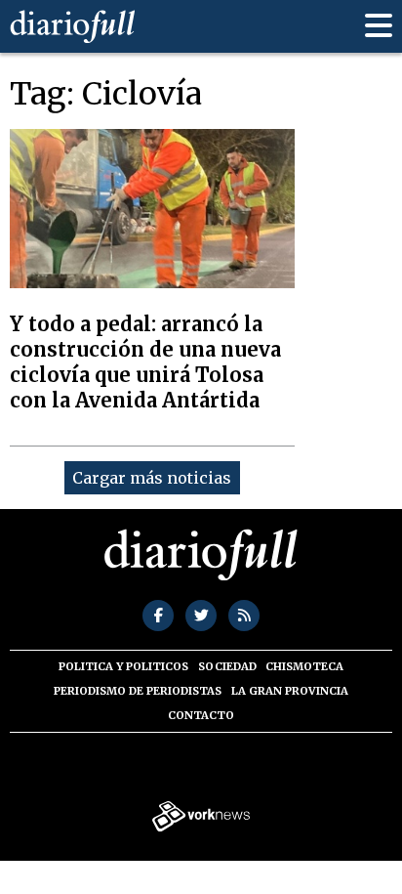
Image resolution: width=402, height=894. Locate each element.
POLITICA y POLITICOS (123, 666)
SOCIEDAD (227, 666)
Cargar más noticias (151, 478)
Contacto (201, 715)
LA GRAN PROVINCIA (289, 691)
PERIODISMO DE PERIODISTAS (137, 691)
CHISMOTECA (304, 666)
